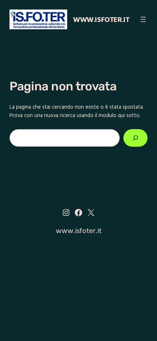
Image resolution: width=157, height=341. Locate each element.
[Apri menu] (143, 19)
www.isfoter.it (101, 19)
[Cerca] (135, 137)
